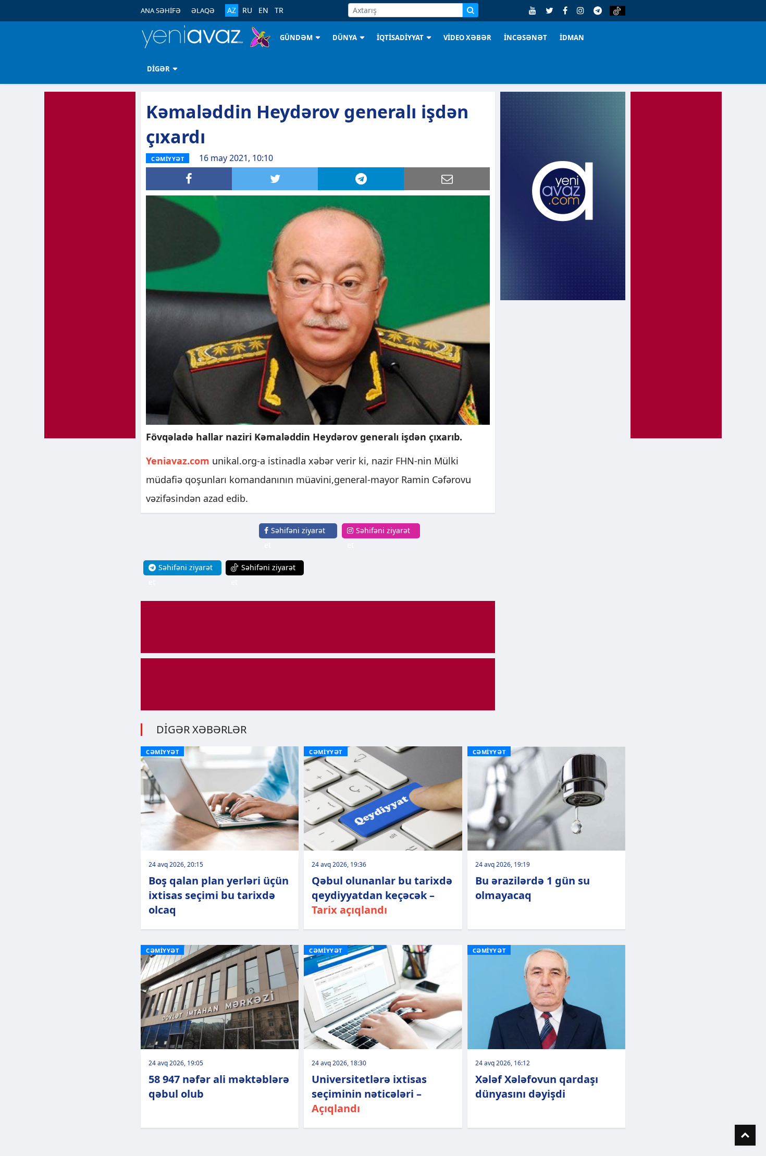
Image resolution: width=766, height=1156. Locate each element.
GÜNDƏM (296, 37)
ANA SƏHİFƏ (161, 10)
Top (745, 1135)
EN (263, 10)
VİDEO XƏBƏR (467, 37)
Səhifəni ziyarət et (294, 537)
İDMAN (572, 37)
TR (279, 10)
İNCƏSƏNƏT (525, 37)
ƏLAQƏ (203, 10)
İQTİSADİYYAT (400, 37)
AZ (231, 10)
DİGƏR (158, 68)
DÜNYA (344, 37)
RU (247, 10)
